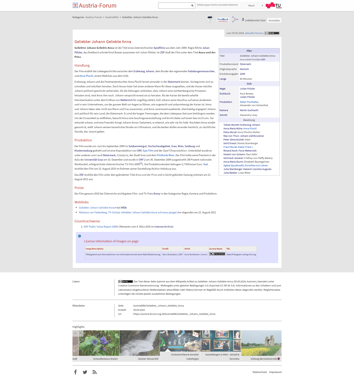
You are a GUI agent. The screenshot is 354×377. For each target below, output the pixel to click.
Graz (173, 146)
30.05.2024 (240, 281)
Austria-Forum (98, 5)
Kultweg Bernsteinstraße (264, 358)
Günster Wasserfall (148, 358)
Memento (125, 226)
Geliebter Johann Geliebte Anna (215, 281)
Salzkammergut (138, 146)
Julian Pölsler (247, 88)
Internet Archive (164, 226)
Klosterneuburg (83, 150)
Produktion (226, 102)
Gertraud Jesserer (233, 158)
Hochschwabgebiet (159, 146)
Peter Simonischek (233, 139)
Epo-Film (148, 150)
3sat (205, 164)
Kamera (224, 110)
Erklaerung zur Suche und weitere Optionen (217, 4)
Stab (249, 83)
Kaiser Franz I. (245, 147)
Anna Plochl (250, 128)
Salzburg (190, 146)
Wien (180, 146)
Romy (157, 193)
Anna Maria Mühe (232, 128)
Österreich (245, 64)
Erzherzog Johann (250, 124)
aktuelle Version (254, 33)
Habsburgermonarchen (201, 71)
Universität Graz (93, 159)
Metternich (126, 100)
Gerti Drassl (229, 143)
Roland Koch (230, 150)
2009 (242, 73)
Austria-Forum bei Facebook (75, 372)
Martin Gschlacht (249, 110)
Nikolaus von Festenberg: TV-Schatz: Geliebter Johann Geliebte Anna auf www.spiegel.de (129, 212)
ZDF (263, 59)
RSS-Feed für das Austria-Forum (95, 372)
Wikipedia (181, 281)
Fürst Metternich (248, 150)
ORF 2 (142, 159)
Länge (223, 78)
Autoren (251, 281)
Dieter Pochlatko (249, 102)
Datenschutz (260, 372)
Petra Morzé (230, 132)
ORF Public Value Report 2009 (100, 226)
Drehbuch (225, 93)
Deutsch (244, 69)
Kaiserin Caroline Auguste (257, 169)
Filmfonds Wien (165, 155)
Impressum (275, 372)
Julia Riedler (230, 172)
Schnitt (223, 115)
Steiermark (174, 81)
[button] (222, 19)
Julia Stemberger (232, 169)
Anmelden (274, 20)
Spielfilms (159, 47)
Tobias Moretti (231, 124)
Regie (222, 88)
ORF (139, 150)
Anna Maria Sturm (233, 161)
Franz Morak (230, 147)
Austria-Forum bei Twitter (85, 372)
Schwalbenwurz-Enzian (105, 358)
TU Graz (274, 5)
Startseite (75, 5)
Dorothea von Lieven (256, 165)
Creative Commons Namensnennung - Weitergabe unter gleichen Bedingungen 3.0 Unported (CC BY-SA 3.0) (176, 285)
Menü (251, 5)
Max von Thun (231, 135)
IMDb (124, 207)
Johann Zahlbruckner (252, 135)
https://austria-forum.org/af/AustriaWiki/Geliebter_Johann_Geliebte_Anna (174, 314)
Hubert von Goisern (234, 154)
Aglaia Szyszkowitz (233, 165)
